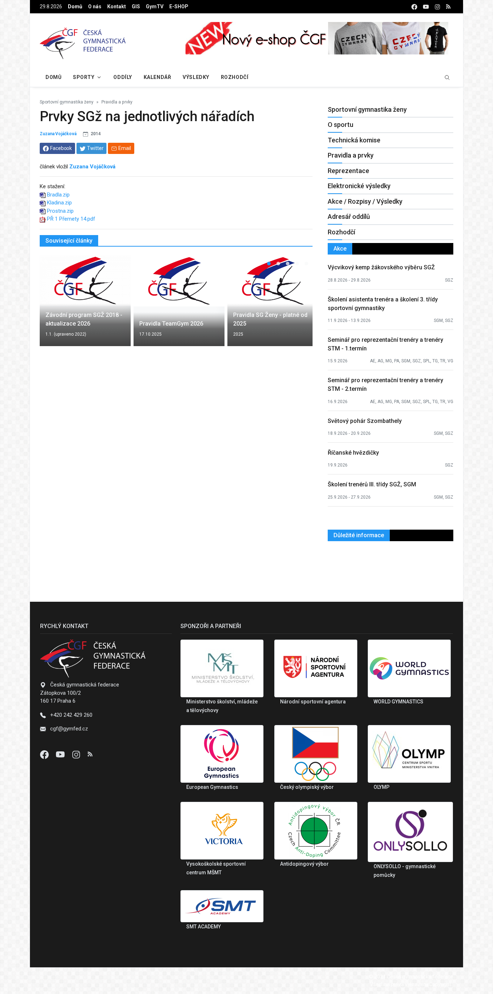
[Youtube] (61, 754)
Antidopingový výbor (304, 864)
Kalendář (157, 77)
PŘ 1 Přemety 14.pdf (71, 219)
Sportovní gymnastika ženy (66, 102)
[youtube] (426, 6)
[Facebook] (45, 754)
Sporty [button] (83, 77)
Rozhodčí (234, 77)
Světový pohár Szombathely (365, 421)
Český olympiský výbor (307, 787)
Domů (75, 6)
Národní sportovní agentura (313, 701)
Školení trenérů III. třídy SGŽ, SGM (372, 484)
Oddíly (122, 77)
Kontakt (116, 6)
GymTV (154, 6)
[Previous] (52, 305)
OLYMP (381, 787)
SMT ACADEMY (203, 926)
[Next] (300, 305)
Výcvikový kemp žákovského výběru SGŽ (381, 267)
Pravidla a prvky (116, 102)
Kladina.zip (59, 202)
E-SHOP (178, 6)
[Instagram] (77, 754)
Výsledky (196, 77)
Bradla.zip (58, 194)
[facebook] (414, 6)
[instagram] (437, 6)
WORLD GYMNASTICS (398, 701)
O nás (94, 6)
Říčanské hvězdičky (353, 452)
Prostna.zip (60, 211)
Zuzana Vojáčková (58, 133)
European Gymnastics (212, 787)
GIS (136, 6)
